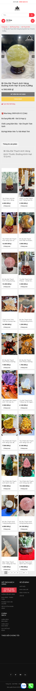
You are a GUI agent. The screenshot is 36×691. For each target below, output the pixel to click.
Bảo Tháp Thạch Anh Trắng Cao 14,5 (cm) (9, 563)
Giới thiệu (22, 586)
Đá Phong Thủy (14, 27)
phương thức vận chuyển (7, 603)
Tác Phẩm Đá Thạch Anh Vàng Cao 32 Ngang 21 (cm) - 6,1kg (26, 441)
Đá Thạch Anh (26, 27)
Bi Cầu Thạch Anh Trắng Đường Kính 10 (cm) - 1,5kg (8, 522)
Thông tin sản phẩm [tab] (10, 144)
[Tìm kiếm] (32, 15)
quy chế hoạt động (5, 629)
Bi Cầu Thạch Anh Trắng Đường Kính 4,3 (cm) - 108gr (25, 320)
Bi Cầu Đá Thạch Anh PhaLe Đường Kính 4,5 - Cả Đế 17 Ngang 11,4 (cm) (25, 361)
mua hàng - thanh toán (7, 598)
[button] (2, 56)
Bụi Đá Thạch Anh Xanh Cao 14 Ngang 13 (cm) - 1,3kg (26, 563)
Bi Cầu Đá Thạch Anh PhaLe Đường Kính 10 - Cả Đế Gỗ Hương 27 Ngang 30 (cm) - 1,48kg (9, 361)
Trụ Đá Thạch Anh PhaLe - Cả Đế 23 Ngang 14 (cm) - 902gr (25, 280)
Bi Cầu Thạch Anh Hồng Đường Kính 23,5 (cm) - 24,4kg (25, 522)
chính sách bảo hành (5, 620)
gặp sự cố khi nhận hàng (7, 607)
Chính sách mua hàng (5, 625)
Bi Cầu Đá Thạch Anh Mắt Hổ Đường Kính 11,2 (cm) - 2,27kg (26, 239)
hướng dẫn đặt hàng (8, 594)
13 (23, 572)
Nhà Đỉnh (26, 684)
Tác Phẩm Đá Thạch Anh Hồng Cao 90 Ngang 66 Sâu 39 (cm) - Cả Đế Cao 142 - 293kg (26, 482)
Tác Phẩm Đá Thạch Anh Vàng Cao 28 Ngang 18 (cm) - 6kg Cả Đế (9, 441)
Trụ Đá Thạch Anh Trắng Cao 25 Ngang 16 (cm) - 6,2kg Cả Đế (26, 401)
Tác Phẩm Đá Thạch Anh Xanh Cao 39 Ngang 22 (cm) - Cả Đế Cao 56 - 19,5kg (9, 482)
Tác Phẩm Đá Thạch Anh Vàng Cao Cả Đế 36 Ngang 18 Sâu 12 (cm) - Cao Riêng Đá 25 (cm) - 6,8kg (9, 239)
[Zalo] (23, 686)
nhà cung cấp (23, 589)
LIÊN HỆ (21, 595)
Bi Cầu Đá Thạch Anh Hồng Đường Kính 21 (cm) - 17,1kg (9, 280)
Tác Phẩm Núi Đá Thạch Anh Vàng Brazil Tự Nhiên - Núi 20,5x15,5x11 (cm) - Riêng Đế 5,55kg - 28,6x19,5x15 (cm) (9, 199)
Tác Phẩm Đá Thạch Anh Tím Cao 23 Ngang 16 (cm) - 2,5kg (9, 401)
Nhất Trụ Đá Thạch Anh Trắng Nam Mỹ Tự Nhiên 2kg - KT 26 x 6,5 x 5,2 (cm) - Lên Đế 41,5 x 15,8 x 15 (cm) (26, 199)
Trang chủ (4, 27)
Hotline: (20, 2)
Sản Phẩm (15, 684)
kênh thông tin (24, 592)
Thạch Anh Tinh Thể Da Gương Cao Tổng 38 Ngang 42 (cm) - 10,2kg (8, 320)
